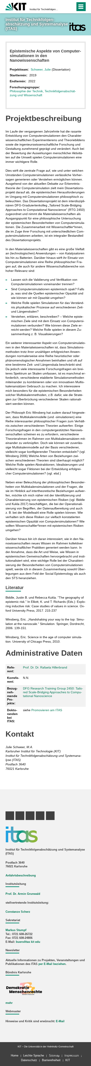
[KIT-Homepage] (16, 6)
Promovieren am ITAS (46, 710)
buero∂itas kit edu (28, 941)
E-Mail (60, 1021)
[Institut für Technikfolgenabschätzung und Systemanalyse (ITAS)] (77, 27)
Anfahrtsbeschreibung (21, 875)
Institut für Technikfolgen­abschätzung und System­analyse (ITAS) (44, 9)
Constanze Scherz (18, 911)
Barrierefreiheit (51, 1060)
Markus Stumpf (16, 930)
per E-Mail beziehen (52, 964)
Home (14, 1055)
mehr (9, 1003)
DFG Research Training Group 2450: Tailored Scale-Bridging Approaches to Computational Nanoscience (53, 692)
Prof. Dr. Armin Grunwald (23, 893)
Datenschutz (29, 1060)
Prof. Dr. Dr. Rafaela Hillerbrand (45, 667)
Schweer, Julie (41, 69)
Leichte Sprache (33, 1055)
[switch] (64, 6)
